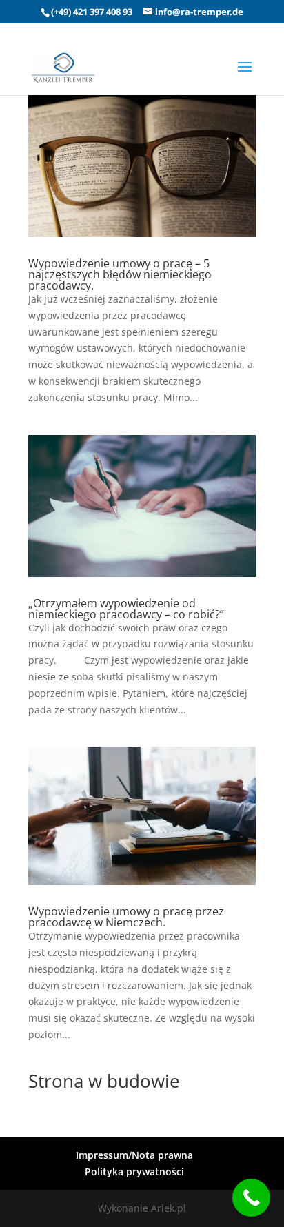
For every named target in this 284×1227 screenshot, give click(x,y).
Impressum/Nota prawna (134, 1155)
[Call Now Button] (251, 1198)
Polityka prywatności (134, 1171)
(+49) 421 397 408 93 (91, 12)
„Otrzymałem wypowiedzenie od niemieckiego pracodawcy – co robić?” (126, 609)
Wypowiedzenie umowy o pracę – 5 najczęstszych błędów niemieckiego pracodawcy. (120, 274)
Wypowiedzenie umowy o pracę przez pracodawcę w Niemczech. (126, 917)
